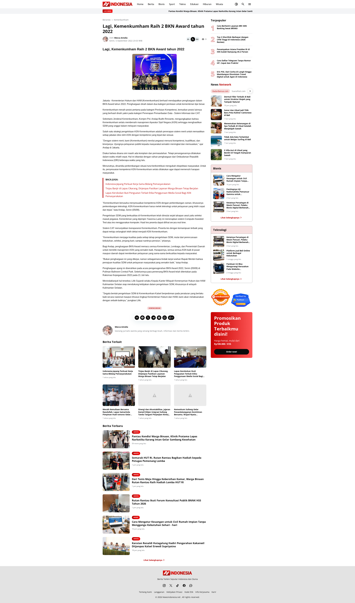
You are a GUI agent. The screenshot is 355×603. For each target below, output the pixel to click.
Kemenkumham (154, 308)
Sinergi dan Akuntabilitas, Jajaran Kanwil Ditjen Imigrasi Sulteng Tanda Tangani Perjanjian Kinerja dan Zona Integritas (154, 412)
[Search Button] (243, 4)
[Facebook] (142, 317)
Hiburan (207, 4)
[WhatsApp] (164, 317)
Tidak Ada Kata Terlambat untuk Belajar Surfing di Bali (237, 138)
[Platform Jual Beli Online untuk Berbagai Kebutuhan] (218, 255)
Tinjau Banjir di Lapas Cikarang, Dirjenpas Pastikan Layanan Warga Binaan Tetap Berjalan (152, 188)
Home (140, 4)
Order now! (231, 351)
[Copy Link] (137, 317)
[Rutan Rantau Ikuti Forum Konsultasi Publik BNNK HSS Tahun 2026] (116, 503)
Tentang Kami (145, 592)
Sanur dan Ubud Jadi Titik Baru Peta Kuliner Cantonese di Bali (237, 112)
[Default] (193, 39)
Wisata (219, 4)
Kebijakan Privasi (174, 592)
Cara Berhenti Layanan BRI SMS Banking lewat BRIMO (232, 27)
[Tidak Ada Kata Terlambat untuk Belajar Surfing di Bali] (216, 141)
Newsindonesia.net (171, 597)
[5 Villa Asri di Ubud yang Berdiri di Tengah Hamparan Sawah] (216, 154)
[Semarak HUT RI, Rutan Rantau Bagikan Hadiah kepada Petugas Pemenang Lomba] (116, 461)
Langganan (159, 592)
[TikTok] (177, 585)
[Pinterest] (159, 317)
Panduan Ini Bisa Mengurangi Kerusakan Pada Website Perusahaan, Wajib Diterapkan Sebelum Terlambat (237, 266)
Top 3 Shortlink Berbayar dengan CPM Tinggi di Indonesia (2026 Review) (232, 39)
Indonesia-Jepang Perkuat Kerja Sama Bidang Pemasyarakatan (138, 184)
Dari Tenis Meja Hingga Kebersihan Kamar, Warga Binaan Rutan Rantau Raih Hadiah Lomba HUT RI (168, 481)
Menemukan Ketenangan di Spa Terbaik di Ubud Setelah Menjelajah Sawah (237, 126)
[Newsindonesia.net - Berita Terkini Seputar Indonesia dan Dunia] (118, 4)
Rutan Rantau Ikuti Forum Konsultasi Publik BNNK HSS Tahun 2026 (166, 502)
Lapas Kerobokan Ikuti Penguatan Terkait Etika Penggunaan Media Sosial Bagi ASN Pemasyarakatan (188, 374)
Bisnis (162, 4)
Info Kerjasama (202, 592)
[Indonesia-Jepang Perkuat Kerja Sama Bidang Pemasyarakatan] (119, 357)
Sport (172, 4)
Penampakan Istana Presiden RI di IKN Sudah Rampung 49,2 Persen (233, 50)
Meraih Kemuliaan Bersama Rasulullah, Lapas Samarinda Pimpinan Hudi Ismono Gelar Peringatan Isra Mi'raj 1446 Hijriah (116, 412)
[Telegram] (153, 317)
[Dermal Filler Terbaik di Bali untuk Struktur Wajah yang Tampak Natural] (216, 101)
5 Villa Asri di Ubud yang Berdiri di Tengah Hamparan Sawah (237, 153)
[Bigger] (197, 39)
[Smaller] (188, 39)
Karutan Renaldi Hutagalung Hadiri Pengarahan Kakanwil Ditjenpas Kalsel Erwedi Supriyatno (168, 545)
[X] (148, 317)
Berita (151, 4)
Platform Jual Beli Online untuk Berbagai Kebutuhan (238, 253)
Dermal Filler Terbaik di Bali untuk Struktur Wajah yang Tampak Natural (237, 99)
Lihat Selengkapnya (153, 560)
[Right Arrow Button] (250, 91)
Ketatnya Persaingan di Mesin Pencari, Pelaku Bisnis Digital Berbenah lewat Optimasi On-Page (238, 205)
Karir (214, 592)
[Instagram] (164, 585)
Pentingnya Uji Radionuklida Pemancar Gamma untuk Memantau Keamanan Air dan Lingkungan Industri (237, 192)
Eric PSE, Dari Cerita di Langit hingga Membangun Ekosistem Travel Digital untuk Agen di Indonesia (234, 74)
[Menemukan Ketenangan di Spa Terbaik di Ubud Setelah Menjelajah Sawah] (216, 127)
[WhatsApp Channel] (191, 585)
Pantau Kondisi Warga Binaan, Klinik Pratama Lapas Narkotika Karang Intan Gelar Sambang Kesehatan (204, 11)
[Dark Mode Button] (236, 4)
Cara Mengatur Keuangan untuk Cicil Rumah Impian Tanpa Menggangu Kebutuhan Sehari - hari (169, 523)
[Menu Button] (249, 4)
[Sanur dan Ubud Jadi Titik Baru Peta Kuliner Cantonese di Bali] (216, 114)
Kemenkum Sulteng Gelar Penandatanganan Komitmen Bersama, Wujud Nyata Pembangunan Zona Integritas (188, 412)
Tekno (182, 4)
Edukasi (194, 4)
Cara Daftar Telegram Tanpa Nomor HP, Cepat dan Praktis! (234, 61)
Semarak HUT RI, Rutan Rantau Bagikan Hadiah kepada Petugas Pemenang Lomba (166, 459)
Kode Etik (189, 592)
